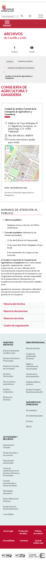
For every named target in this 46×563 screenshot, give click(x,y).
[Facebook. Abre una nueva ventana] (14, 47)
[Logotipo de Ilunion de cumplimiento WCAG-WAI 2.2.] (36, 557)
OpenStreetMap (26, 181)
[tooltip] (29, 16)
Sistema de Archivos (7, 398)
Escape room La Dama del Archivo (10, 507)
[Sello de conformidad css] (6, 557)
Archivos (10, 61)
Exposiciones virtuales (8, 446)
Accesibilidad (8, 540)
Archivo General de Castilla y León (11, 352)
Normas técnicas (33, 348)
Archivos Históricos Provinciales (11, 359)
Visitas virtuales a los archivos (10, 454)
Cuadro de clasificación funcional (31, 356)
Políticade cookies (38, 532)
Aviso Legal (8, 531)
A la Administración (34, 416)
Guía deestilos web (38, 541)
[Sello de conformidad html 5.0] (20, 557)
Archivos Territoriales (8, 375)
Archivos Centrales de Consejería (21, 68)
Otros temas (40, 16)
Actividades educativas (8, 492)
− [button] (8, 152)
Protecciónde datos (23, 532)
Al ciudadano (31, 410)
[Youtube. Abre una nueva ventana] (31, 47)
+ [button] (8, 148)
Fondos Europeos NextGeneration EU (34, 390)
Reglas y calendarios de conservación (32, 366)
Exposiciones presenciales (8, 461)
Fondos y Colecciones (8, 390)
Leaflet (17, 181)
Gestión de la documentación (32, 375)
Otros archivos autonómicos (9, 383)
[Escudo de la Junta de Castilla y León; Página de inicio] (7, 11)
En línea (29, 421)
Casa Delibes (8, 514)
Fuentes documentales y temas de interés (10, 483)
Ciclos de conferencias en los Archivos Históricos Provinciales (11, 471)
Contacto (24, 540)
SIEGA (29, 426)
